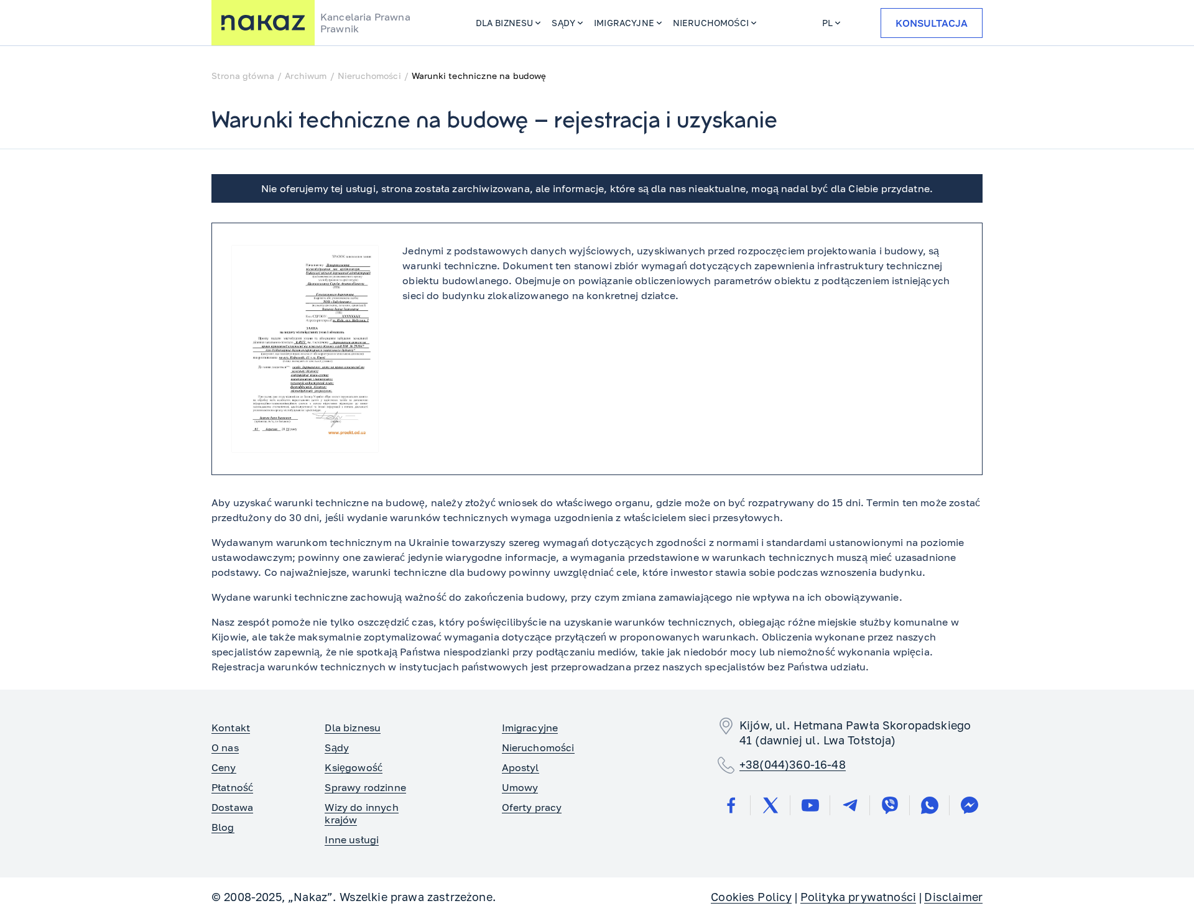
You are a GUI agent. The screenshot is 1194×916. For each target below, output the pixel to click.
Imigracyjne (624, 22)
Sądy (563, 22)
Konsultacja (931, 23)
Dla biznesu (505, 22)
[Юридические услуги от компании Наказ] (263, 22)
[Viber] (890, 805)
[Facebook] (731, 805)
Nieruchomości (711, 22)
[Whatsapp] (930, 805)
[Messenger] (969, 805)
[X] (770, 805)
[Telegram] (850, 805)
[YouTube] (810, 805)
